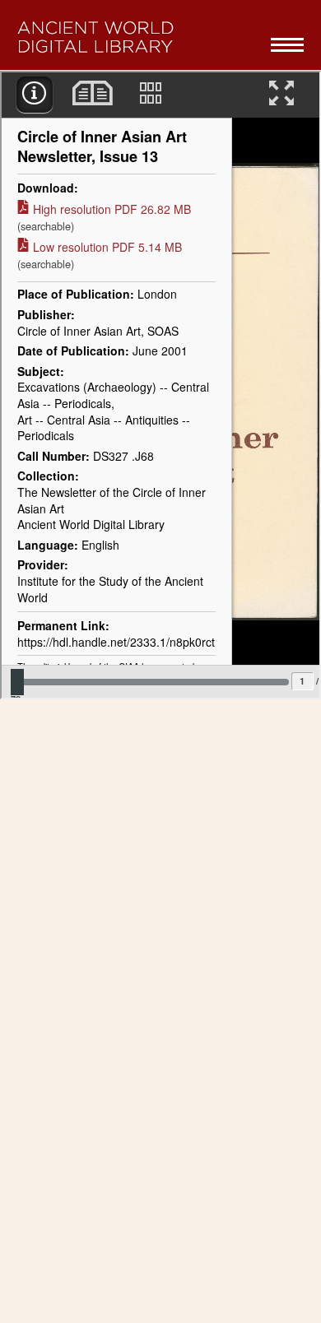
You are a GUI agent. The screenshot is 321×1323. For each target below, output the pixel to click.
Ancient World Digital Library (137, 37)
